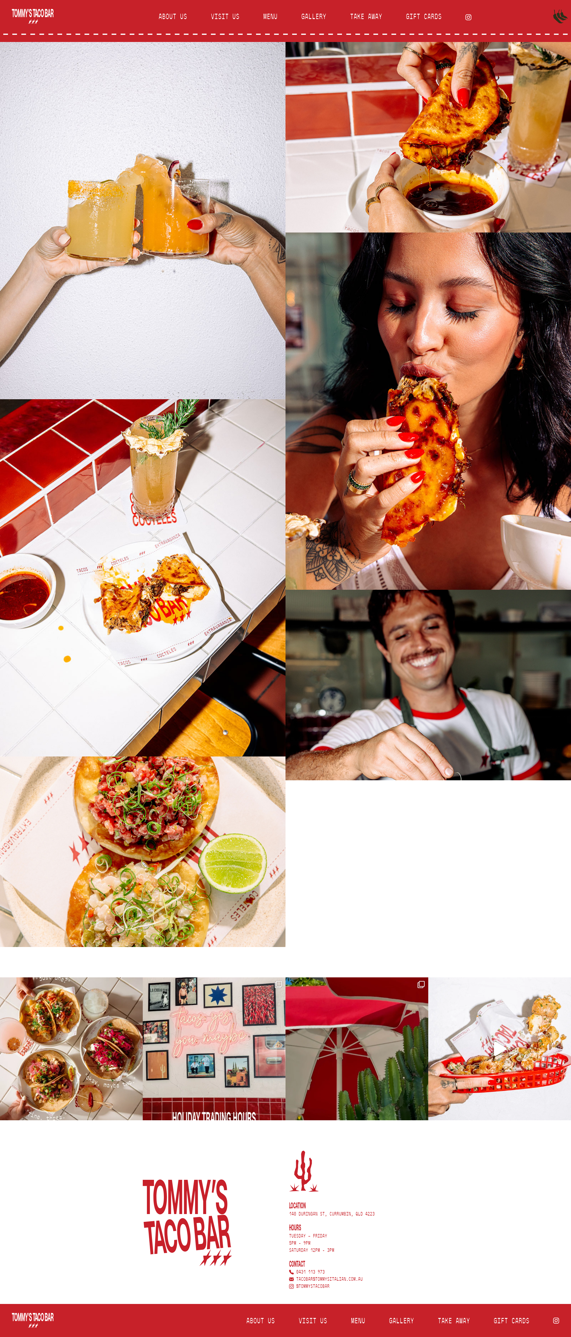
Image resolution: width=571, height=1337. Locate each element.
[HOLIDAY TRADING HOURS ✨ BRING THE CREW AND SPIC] (214, 1048)
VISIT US (225, 17)
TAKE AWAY (366, 17)
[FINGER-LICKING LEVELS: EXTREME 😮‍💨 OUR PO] (499, 1048)
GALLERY (313, 17)
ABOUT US (173, 17)
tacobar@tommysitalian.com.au (328, 1279)
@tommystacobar (312, 1286)
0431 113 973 (309, 1272)
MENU (270, 17)
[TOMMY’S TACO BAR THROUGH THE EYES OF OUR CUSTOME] (357, 1048)
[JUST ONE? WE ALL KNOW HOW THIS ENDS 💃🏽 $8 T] (71, 1048)
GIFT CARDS (424, 17)
